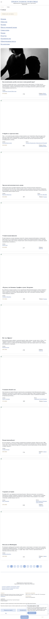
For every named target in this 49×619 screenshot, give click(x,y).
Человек (3, 24)
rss (8, 613)
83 (27, 566)
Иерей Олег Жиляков (42, 194)
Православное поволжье (24, 2)
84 (31, 566)
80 (18, 566)
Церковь (3, 19)
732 (41, 566)
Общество (4, 22)
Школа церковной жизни (9, 27)
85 (34, 566)
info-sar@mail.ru (14, 617)
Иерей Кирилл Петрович (41, 501)
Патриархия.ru (3, 596)
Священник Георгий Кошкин (40, 399)
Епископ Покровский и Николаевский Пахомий (36, 143)
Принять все (32, 612)
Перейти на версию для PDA (7, 589)
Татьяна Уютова (5, 449)
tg (3, 613)
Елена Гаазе (5, 245)
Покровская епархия (8, 610)
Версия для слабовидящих (35, 617)
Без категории (5, 44)
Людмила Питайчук (6, 296)
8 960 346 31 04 (6, 617)
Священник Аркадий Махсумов (9, 91)
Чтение (3, 33)
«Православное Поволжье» (24, 578)
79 (14, 566)
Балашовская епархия (24, 610)
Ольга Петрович (39, 502)
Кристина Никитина (6, 194)
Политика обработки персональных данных (10, 587)
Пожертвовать (24, 617)
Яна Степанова (5, 501)
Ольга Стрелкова (6, 399)
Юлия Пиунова (5, 347)
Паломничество (6, 38)
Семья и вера (5, 30)
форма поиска (47, 2)
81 (21, 566)
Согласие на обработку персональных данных (10, 586)
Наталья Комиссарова (7, 143)
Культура (4, 36)
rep (1, 613)
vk (6, 613)
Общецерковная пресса (8, 41)
